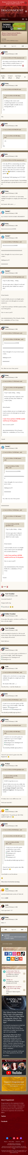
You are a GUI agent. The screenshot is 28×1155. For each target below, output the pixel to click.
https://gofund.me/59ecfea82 (14, 1053)
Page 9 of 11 (13, 46)
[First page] (2, 46)
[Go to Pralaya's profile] (2, 764)
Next (23, 46)
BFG (6, 52)
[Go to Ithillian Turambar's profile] (2, 615)
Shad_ (7, 83)
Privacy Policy (11, 1141)
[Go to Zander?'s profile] (2, 212)
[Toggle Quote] (3, 57)
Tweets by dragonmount (7, 1119)
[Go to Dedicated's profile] (4, 987)
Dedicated (9, 991)
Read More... (6, 1055)
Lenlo (6, 666)
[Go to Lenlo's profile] (2, 667)
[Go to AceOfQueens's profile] (4, 971)
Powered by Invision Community (14, 1144)
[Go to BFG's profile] (2, 53)
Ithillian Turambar (10, 614)
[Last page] (26, 46)
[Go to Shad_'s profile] (2, 84)
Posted (11, 54)
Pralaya (7, 763)
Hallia (4, 39)
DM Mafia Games (14, 40)
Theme (5, 1141)
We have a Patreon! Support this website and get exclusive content (13, 2)
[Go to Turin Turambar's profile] (2, 594)
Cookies (22, 1141)
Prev (5, 46)
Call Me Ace (9, 979)
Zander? (7, 211)
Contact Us (17, 1141)
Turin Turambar (9, 594)
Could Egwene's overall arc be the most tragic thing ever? (14, 988)
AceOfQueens (10, 974)
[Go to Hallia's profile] (2, 810)
